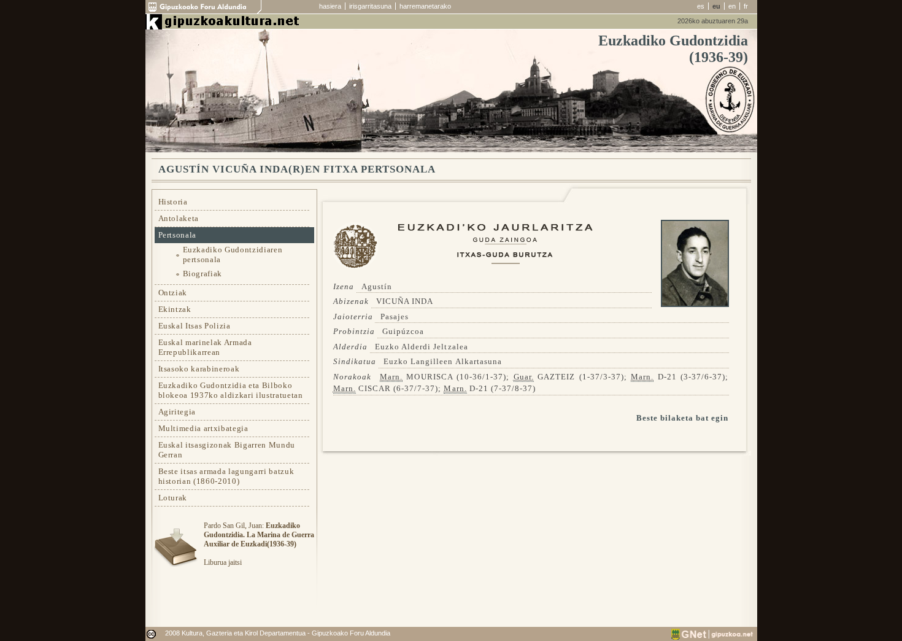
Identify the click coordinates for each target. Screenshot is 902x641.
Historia (173, 201)
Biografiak (203, 273)
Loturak (173, 497)
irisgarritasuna (370, 6)
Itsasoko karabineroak (199, 368)
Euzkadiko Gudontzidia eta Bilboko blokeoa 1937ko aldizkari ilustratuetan (230, 390)
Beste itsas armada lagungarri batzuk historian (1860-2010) (226, 476)
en (732, 6)
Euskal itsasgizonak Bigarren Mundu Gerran (226, 449)
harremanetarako (425, 6)
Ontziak (173, 292)
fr (746, 6)
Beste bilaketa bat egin (682, 417)
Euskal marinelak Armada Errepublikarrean (205, 347)
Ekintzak (174, 309)
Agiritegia (177, 411)
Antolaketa (178, 218)
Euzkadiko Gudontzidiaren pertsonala (233, 254)
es (700, 6)
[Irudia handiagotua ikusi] (695, 304)
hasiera (330, 6)
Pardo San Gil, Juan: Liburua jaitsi (259, 544)
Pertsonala (177, 234)
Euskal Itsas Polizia (194, 325)
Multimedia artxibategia (203, 428)
